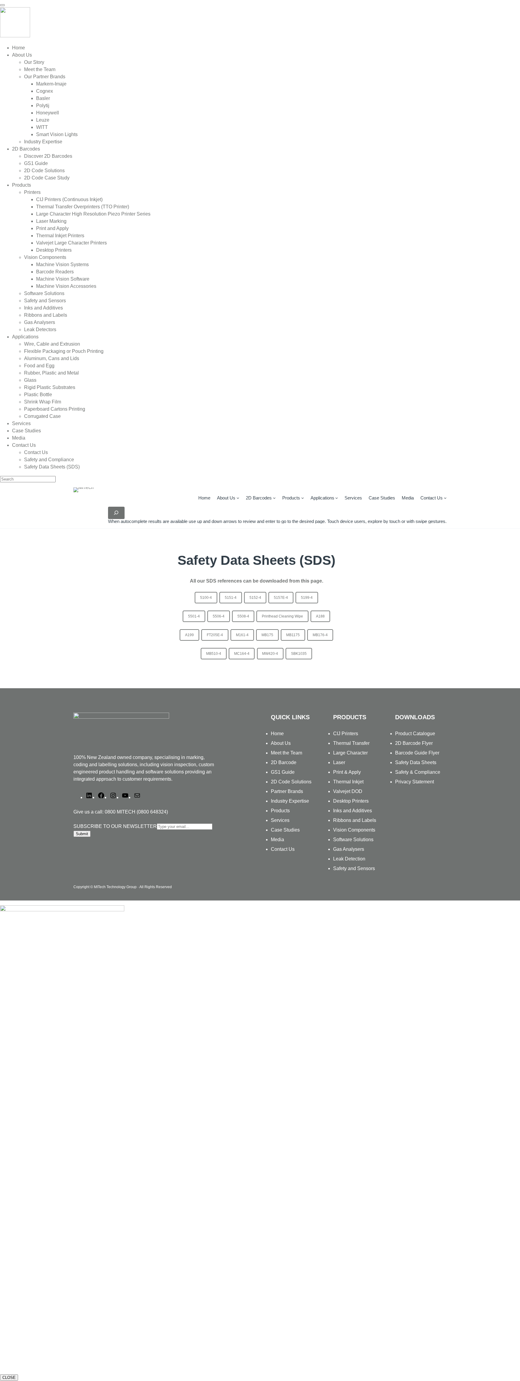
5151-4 (231, 598)
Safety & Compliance (417, 772)
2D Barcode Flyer (414, 743)
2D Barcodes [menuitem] (26, 148)
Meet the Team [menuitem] (39, 69)
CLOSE (9, 1377)
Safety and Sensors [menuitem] (45, 300)
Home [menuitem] (18, 47)
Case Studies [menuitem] (26, 430)
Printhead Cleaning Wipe (282, 616)
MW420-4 (270, 654)
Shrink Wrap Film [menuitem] (42, 401)
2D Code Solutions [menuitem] (44, 170)
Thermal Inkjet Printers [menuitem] (60, 235)
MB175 (267, 635)
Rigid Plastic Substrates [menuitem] (49, 387)
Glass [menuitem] (30, 380)
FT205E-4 (215, 635)
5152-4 (255, 598)
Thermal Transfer (351, 743)
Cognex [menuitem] (44, 91)
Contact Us (431, 498)
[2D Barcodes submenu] (274, 497)
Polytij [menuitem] (42, 105)
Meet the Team (286, 752)
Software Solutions (353, 839)
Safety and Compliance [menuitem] (49, 459)
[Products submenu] (302, 497)
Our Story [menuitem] (34, 62)
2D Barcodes (259, 498)
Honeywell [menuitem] (47, 112)
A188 (320, 616)
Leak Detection (349, 858)
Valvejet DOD (347, 791)
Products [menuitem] (21, 185)
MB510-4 (213, 654)
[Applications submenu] (336, 497)
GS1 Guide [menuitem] (36, 163)
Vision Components (354, 829)
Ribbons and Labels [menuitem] (45, 315)
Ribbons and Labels (354, 820)
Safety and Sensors (354, 868)
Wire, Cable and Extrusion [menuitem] (52, 344)
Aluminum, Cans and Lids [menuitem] (51, 358)
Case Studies (285, 829)
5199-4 (307, 598)
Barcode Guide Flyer (417, 752)
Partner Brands (287, 791)
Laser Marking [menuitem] (51, 221)
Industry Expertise (290, 801)
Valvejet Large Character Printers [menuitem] (71, 242)
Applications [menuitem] (25, 336)
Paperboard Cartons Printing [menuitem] (54, 409)
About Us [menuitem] (22, 55)
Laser (339, 762)
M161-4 (242, 635)
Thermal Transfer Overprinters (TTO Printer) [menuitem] (82, 206)
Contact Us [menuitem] (24, 445)
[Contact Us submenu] (445, 497)
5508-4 (243, 616)
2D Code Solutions (291, 781)
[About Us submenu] (238, 497)
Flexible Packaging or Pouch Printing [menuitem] (64, 351)
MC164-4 (241, 654)
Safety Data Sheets (415, 762)
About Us (226, 498)
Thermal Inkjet (348, 781)
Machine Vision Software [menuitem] (62, 278)
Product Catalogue (415, 733)
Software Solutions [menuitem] (44, 293)
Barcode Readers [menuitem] (55, 271)
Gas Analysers (348, 849)
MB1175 (293, 635)
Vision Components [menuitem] (45, 257)
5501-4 (194, 616)
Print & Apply (347, 772)
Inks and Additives (352, 810)
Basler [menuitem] (43, 98)
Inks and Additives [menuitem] (43, 307)
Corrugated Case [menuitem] (42, 416)
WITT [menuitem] (42, 127)
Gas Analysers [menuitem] (39, 322)
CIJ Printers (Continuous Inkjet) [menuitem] (69, 199)
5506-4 (218, 616)
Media (277, 839)
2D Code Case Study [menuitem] (47, 177)
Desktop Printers (351, 801)
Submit (82, 834)
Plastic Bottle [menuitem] (38, 394)
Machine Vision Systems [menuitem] (62, 264)
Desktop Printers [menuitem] (54, 250)
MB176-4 (320, 635)
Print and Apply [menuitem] (52, 228)
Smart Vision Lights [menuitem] (57, 134)
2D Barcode (283, 762)
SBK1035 (299, 654)
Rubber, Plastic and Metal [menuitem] (51, 372)
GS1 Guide (283, 772)
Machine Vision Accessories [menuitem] (66, 286)
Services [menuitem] (21, 423)
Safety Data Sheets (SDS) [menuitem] (52, 466)
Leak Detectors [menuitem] (40, 329)
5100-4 (206, 598)
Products (291, 498)
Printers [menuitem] (32, 192)
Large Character (350, 752)
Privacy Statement (414, 781)
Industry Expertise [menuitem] (43, 141)
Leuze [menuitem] (42, 120)
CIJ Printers (345, 733)
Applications (322, 498)
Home (204, 498)
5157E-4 (281, 598)
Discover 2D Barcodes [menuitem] (48, 156)
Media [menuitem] (18, 437)
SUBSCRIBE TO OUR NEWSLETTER (115, 826)
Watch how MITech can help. (32, 1365)
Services (280, 820)
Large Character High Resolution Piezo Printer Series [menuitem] (93, 213)
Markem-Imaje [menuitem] (51, 83)
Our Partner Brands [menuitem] (44, 76)
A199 (189, 635)
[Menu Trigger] (2, 5)
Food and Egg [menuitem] (39, 365)
